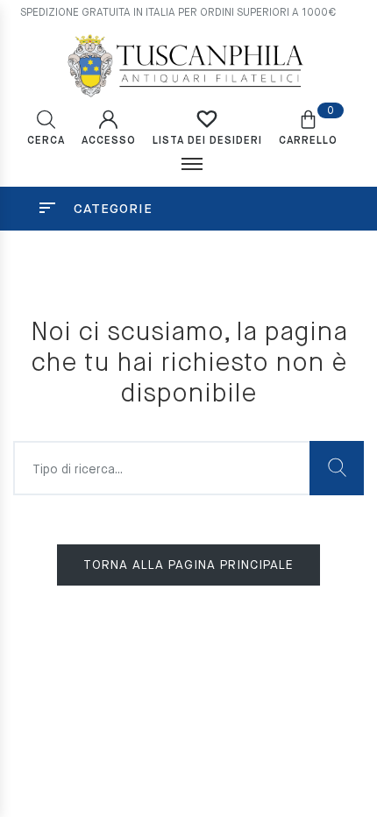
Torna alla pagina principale (188, 565)
